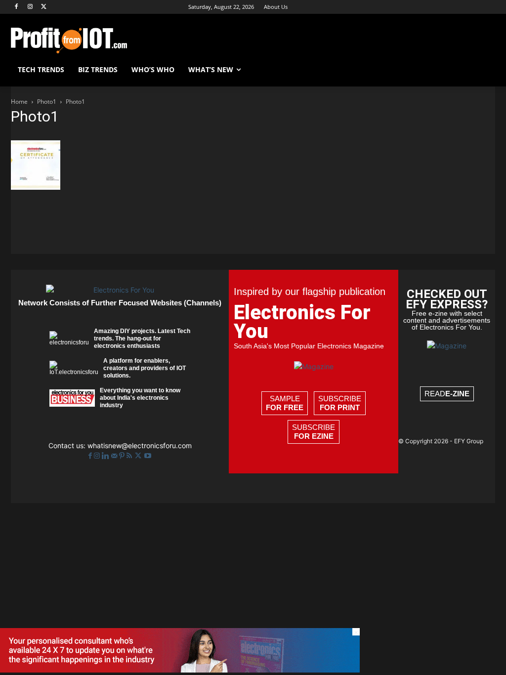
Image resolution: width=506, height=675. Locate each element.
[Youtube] (147, 456)
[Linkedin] (106, 456)
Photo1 (46, 101)
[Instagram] (30, 7)
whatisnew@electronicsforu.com (139, 445)
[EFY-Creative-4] (180, 670)
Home (19, 101)
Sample (284, 403)
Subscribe (339, 403)
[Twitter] (139, 456)
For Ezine (314, 436)
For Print (340, 407)
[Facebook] (16, 7)
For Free (284, 407)
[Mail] (115, 456)
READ (446, 393)
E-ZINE (457, 393)
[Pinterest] (122, 456)
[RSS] (130, 456)
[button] (483, 70)
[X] (44, 7)
